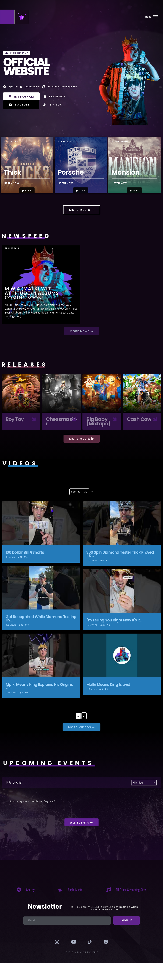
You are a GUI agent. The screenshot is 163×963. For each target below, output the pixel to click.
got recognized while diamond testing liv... (41, 618)
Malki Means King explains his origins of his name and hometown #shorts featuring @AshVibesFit (41, 655)
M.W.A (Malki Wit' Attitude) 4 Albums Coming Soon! (41, 284)
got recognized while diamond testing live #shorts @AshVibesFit (41, 587)
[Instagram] (57, 942)
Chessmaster (61, 393)
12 (22, 625)
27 (21, 557)
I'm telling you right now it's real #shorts (122, 591)
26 (104, 625)
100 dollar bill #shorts (41, 523)
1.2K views (91, 560)
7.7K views (91, 624)
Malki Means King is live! (122, 655)
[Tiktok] (89, 942)
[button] (27, 190)
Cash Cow (142, 393)
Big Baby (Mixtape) (101, 393)
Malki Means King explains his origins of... (39, 686)
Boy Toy (21, 393)
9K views (10, 556)
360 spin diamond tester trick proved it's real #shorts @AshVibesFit (122, 523)
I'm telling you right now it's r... (114, 620)
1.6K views (11, 692)
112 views (91, 689)
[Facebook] (106, 942)
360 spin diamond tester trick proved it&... (120, 554)
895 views (11, 624)
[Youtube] (73, 942)
